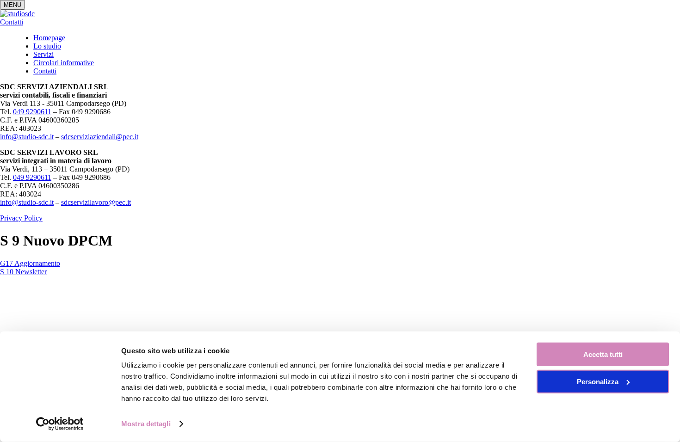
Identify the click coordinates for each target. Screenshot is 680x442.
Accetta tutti (603, 354)
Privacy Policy (21, 218)
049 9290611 (32, 112)
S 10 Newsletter (23, 272)
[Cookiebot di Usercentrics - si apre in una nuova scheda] (59, 424)
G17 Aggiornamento (30, 263)
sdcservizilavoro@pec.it (96, 202)
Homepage (49, 38)
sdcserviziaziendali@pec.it (99, 137)
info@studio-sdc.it (27, 137)
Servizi (43, 54)
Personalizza (597, 381)
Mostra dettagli (146, 424)
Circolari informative (63, 63)
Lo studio (47, 46)
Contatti (11, 22)
